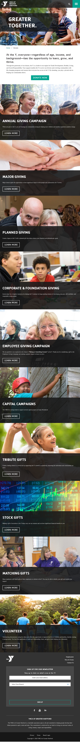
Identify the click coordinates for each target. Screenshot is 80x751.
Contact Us (70, 662)
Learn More (11, 133)
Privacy (32, 735)
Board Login (46, 735)
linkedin (45, 710)
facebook (34, 710)
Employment (70, 657)
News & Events (69, 660)
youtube (39, 710)
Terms (38, 735)
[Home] (4, 3)
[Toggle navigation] (76, 4)
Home (8, 48)
